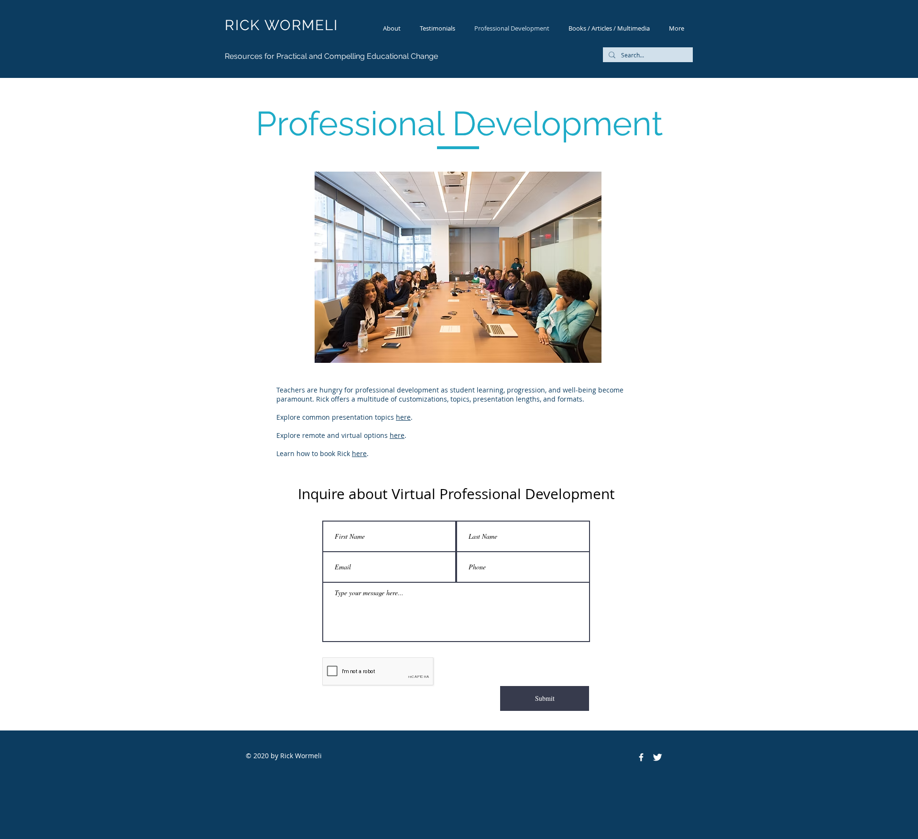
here (403, 417)
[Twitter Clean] (657, 757)
